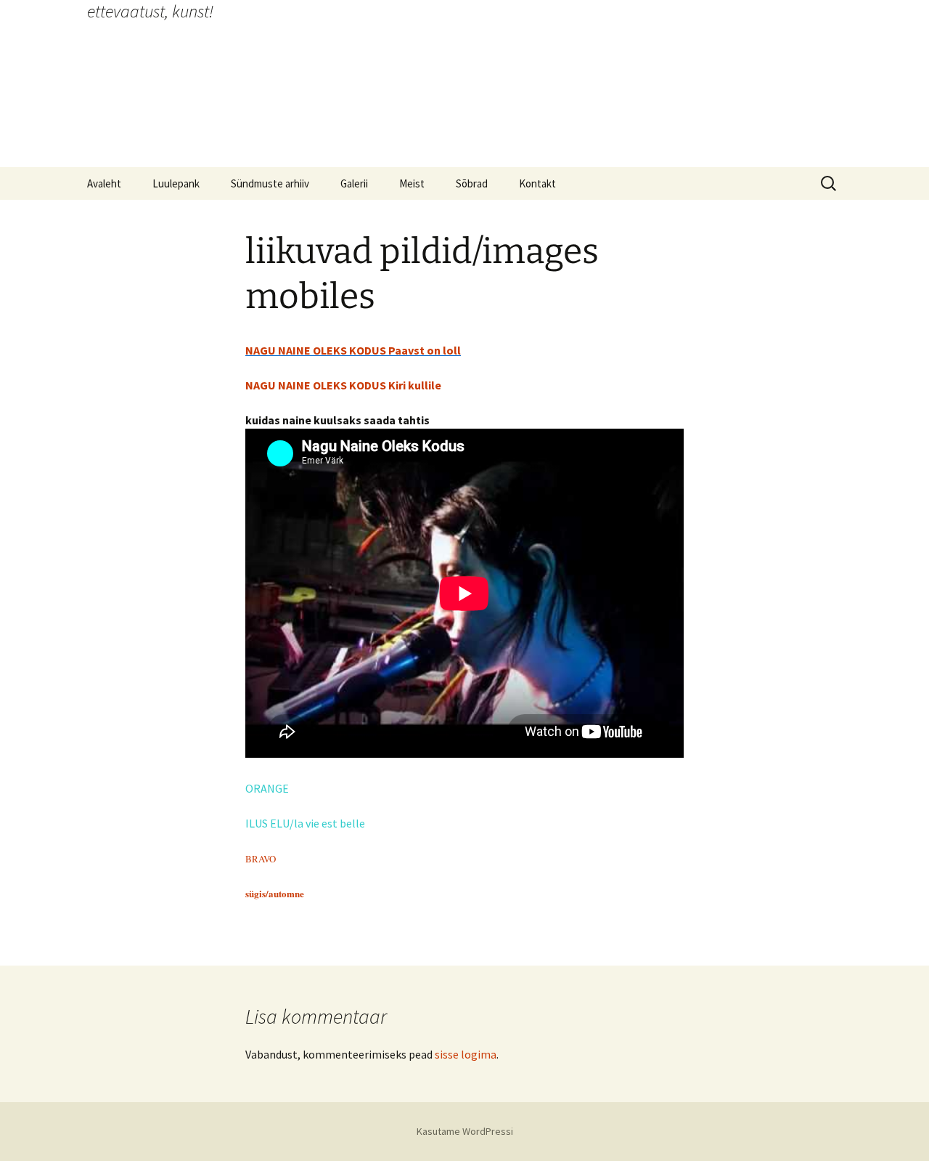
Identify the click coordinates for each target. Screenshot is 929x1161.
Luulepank (176, 183)
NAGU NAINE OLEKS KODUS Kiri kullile (343, 385)
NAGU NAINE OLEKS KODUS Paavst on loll (353, 350)
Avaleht (104, 183)
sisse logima (465, 1054)
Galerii (354, 183)
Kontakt (537, 183)
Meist (412, 183)
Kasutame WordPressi (465, 1131)
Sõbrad (472, 183)
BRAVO (260, 858)
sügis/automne (274, 893)
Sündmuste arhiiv (270, 183)
